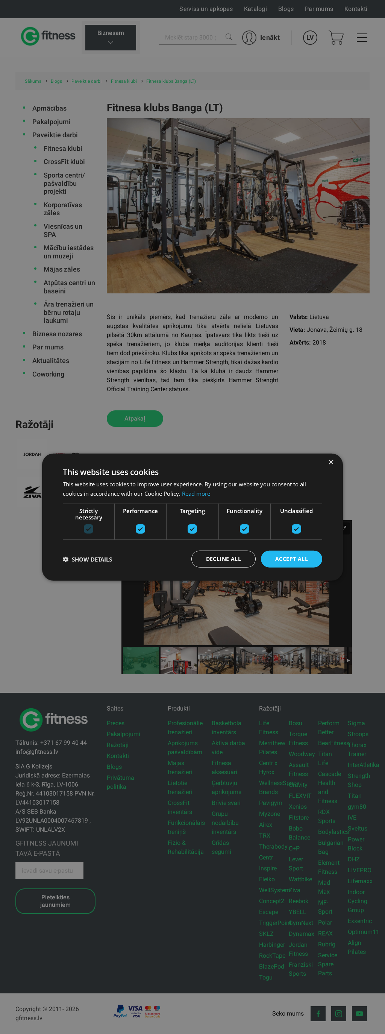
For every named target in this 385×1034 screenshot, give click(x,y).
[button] (87, 559)
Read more (196, 493)
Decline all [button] (223, 558)
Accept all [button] (291, 558)
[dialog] (192, 517)
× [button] (330, 462)
